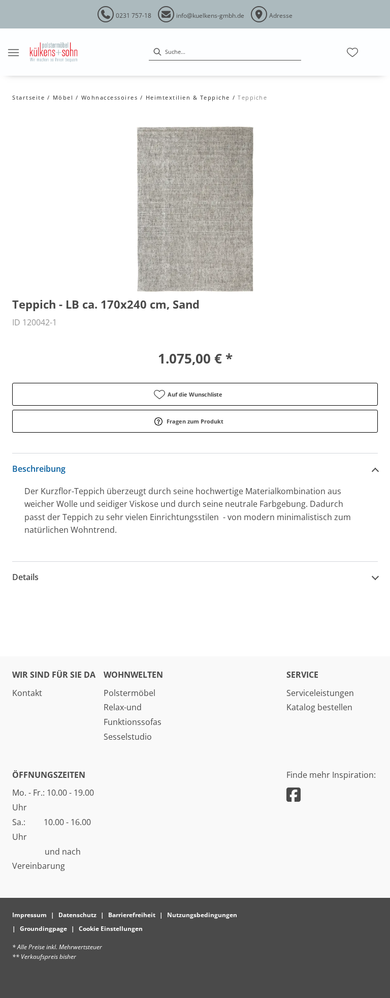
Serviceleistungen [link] (320, 693)
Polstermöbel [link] (129, 693)
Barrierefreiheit (131, 915)
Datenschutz (77, 915)
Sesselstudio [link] (128, 736)
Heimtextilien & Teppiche (188, 97)
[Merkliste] (352, 52)
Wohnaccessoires (109, 97)
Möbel (63, 97)
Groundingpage (43, 928)
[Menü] (13, 52)
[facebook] (293, 794)
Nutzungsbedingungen (202, 915)
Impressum (29, 915)
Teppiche (252, 97)
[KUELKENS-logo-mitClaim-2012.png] (53, 52)
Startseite (28, 97)
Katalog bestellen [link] (319, 707)
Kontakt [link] (27, 693)
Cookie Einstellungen (111, 928)
